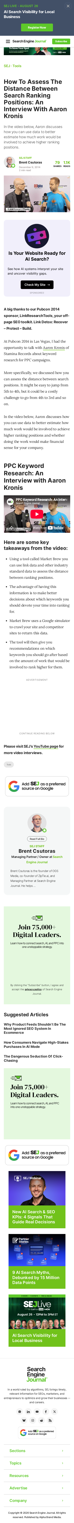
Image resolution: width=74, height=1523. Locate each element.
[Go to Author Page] (9, 162)
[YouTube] (37, 1411)
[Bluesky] (23, 1420)
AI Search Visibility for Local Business (34, 1338)
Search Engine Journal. (42, 1512)
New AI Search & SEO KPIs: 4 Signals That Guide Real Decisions (33, 1216)
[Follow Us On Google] (37, 786)
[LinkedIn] (28, 1411)
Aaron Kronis (54, 347)
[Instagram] (32, 1420)
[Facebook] (45, 1411)
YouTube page (46, 746)
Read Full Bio (37, 838)
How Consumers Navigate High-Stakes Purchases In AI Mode (36, 1044)
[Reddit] (41, 1420)
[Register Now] (37, 1188)
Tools (9, 764)
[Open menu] (8, 41)
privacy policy (33, 989)
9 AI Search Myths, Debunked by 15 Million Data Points (35, 1277)
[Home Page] (30, 41)
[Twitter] (54, 1411)
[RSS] (50, 1420)
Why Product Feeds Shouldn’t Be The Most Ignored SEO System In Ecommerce (35, 1028)
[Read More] (37, 1250)
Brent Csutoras (30, 162)
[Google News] (19, 1411)
